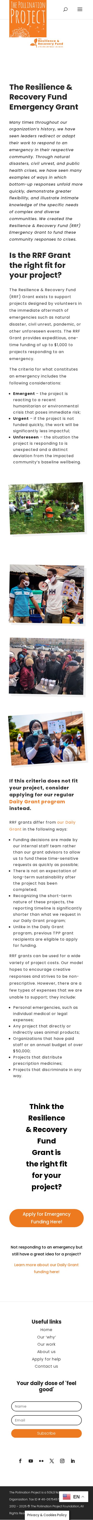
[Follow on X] (51, 1461)
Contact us (46, 1366)
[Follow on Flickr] (41, 1461)
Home (46, 1329)
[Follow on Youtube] (30, 1461)
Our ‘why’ (46, 1337)
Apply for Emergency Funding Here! (47, 1218)
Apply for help (46, 1359)
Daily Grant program (37, 801)
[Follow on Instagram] (62, 1461)
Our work (46, 1344)
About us (46, 1351)
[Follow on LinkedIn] (72, 1461)
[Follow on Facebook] (20, 1461)
